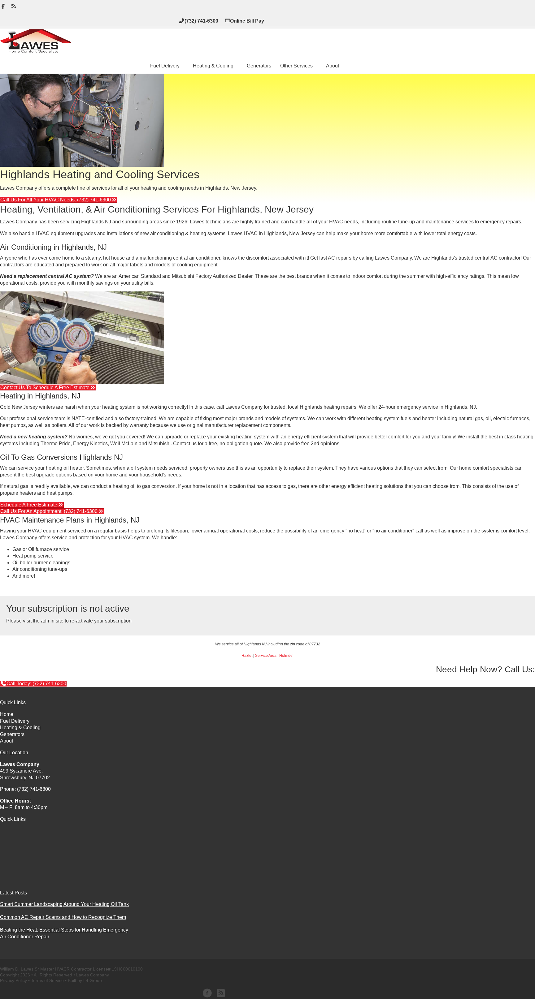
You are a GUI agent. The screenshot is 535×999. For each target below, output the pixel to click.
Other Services (296, 65)
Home (6, 714)
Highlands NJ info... (21, 587)
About (332, 65)
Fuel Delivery (165, 65)
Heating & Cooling (213, 65)
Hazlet (246, 655)
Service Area (265, 655)
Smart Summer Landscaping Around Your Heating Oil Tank (64, 904)
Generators (259, 65)
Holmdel (286, 655)
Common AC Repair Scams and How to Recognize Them (63, 917)
